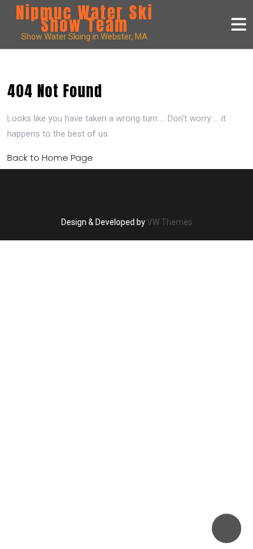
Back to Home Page (50, 157)
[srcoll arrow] (226, 528)
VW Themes (168, 222)
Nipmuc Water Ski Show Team (84, 18)
